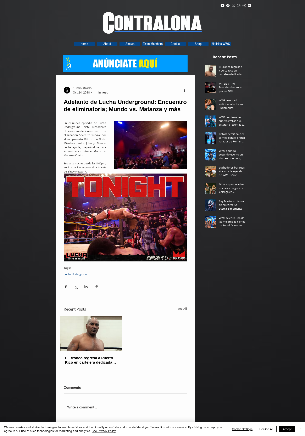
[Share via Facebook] (66, 287)
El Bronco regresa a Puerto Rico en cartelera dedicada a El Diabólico (90, 360)
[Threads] (244, 5)
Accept (287, 429)
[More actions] (184, 90)
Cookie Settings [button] (242, 429)
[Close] (300, 429)
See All (182, 309)
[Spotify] (249, 5)
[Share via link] (96, 287)
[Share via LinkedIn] (86, 287)
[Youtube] (222, 5)
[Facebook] (228, 5)
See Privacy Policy (104, 431)
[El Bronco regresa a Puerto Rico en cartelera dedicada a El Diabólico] (91, 333)
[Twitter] (233, 5)
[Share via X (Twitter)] (76, 287)
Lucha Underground (76, 274)
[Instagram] (239, 5)
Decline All (266, 429)
